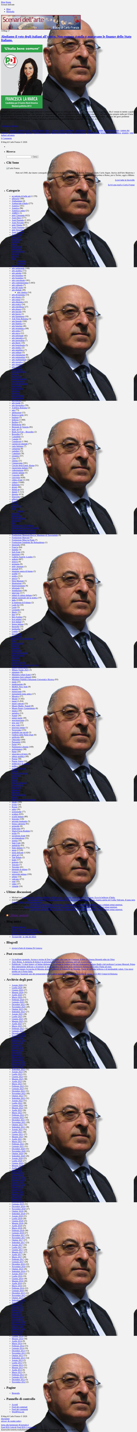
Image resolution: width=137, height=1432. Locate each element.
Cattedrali (16, 453)
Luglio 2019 (17, 1189)
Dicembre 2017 (18, 1235)
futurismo (16, 554)
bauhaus (15, 417)
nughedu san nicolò (20, 732)
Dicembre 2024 (18, 1033)
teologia (15, 862)
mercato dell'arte (19, 662)
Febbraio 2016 (18, 1288)
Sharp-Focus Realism (21, 831)
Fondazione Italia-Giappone (23, 533)
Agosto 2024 (17, 1043)
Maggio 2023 (17, 1079)
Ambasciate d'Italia (20, 203)
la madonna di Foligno (21, 602)
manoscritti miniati (19, 653)
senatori (125, 133)
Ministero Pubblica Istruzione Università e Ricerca (33, 679)
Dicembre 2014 (18, 1322)
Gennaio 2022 (18, 1117)
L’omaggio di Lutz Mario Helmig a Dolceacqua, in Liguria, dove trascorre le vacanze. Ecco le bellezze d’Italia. (68, 897)
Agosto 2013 (17, 1360)
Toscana (15, 864)
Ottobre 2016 (17, 1269)
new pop (15, 723)
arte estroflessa (18, 307)
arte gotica (16, 331)
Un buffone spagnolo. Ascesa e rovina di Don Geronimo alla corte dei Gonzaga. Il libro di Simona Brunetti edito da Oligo (63, 959)
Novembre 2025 (19, 1007)
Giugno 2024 (17, 1048)
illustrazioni (17, 583)
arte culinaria (17, 285)
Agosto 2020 (17, 1158)
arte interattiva (18, 338)
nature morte (17, 718)
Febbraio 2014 (18, 1346)
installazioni (17, 590)
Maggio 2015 (17, 1310)
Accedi (15, 1404)
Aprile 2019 (17, 1197)
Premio (15, 778)
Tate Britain (17, 857)
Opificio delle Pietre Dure (22, 735)
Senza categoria (18, 824)
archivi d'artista (18, 251)
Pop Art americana (19, 773)
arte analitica (17, 271)
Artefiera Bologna (19, 408)
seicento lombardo (19, 821)
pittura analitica (18, 756)
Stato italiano (80, 130)
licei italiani (16, 622)
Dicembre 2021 (18, 1120)
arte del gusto (17, 287)
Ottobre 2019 (17, 1182)
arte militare (17, 352)
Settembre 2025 (18, 1012)
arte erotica (16, 304)
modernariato (17, 684)
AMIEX (15, 213)
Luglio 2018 (17, 1218)
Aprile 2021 (17, 1139)
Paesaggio (16, 742)
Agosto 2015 (17, 1302)
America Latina (23, 130)
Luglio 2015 (17, 1305)
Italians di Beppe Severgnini (24, 934)
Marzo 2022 (17, 1113)
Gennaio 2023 (18, 1088)
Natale (14, 715)
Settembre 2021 (18, 1127)
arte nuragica (17, 362)
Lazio (14, 607)
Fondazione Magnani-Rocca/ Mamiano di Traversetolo (35, 535)
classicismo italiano (20, 468)
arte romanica (17, 388)
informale (16, 588)
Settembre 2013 (18, 1358)
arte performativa (19, 372)
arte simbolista (18, 396)
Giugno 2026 (17, 990)
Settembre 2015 (18, 1300)
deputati (29, 133)
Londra (15, 631)
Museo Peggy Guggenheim (23, 708)
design (14, 487)
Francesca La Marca (42, 133)
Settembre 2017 (18, 1242)
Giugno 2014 (17, 1336)
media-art (16, 660)
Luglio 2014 (17, 1334)
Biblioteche (16, 424)
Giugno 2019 (17, 1192)
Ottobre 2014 (17, 1327)
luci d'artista (17, 634)
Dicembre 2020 (18, 1149)
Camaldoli (16, 436)
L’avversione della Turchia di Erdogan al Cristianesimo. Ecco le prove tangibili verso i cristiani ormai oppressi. (76, 905)
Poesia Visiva (17, 761)
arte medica (16, 348)
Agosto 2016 (17, 1274)
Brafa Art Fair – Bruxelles (23, 432)
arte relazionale (18, 381)
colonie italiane (18, 473)
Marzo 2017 (17, 1257)
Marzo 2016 (17, 1286)
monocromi (16, 691)
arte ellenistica (18, 302)
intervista (15, 593)
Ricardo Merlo (93, 133)
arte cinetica (22, 292)
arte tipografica (18, 405)
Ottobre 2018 (17, 1211)
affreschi (15, 198)
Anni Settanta (17, 232)
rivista (14, 804)
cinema (15, 461)
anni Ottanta (17, 225)
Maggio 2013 (17, 1367)
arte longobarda (18, 345)
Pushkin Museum (19, 783)
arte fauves (16, 314)
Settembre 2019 (18, 1185)
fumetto (15, 549)
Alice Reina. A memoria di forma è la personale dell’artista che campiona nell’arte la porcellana (52, 962)
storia (89, 130)
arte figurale (17, 321)
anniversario (17, 239)
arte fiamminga (18, 316)
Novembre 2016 (19, 1266)
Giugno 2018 (17, 1221)
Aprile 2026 (17, 995)
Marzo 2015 (17, 1315)
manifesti (15, 648)
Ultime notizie (18, 915)
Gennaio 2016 (18, 1290)
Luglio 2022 (17, 1103)
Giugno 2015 (17, 1307)
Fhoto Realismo (18, 518)
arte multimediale (19, 360)
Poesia (14, 759)
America (12, 130)
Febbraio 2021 (18, 1144)
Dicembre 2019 (18, 1177)
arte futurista (17, 326)
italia (14, 600)
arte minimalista (18, 357)
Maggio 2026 (17, 992)
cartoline (15, 451)
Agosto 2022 (17, 1101)
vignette (15, 886)
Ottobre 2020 (17, 1153)
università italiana (19, 874)
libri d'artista (17, 617)
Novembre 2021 (19, 1122)
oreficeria (16, 737)
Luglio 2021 (17, 1132)
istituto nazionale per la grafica (24, 598)
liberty (14, 612)
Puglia (14, 780)
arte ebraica (16, 297)
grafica (15, 576)
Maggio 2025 (17, 1021)
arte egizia (16, 299)
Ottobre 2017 (17, 1240)
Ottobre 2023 (17, 1067)
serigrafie (16, 826)
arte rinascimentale (19, 384)
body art (15, 429)
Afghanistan (17, 201)
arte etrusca (16, 309)
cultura (47, 130)
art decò (15, 256)
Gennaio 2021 (18, 1146)
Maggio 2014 (17, 1339)
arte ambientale (18, 268)
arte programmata (19, 379)
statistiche (70, 130)
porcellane (16, 776)
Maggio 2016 (17, 1281)
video (14, 884)
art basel (15, 254)
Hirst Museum (18, 581)
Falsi (14, 509)
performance (17, 749)
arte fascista (17, 311)
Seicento (15, 819)
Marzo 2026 (17, 997)
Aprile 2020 (17, 1168)
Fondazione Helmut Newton (24, 530)
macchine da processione (22, 638)
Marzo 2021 (17, 1141)
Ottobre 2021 (17, 1125)
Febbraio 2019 (18, 1202)
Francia (15, 547)
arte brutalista (17, 278)
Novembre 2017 (19, 1238)
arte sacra (16, 393)
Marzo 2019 (17, 1199)
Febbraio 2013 (18, 1375)
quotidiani (16, 790)
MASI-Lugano (18, 655)
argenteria (21, 261)
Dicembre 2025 (18, 1004)
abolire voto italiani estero (108, 130)
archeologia (17, 247)
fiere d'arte (16, 521)
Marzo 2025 (17, 1026)
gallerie (15, 559)
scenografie (16, 812)
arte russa (16, 391)
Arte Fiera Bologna (20, 319)
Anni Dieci (16, 218)
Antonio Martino (19, 927)
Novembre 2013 (19, 1353)
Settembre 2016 (18, 1271)
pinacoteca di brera (20, 754)
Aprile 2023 (17, 1081)
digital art (16, 489)
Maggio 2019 (17, 1194)
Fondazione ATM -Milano (23, 525)
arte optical (16, 367)
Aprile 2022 (17, 1110)
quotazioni (16, 788)
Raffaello (16, 792)
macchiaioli (16, 636)
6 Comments (6, 138)
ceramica (15, 456)
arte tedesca (17, 400)
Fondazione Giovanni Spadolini (25, 528)
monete (15, 689)
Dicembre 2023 (18, 1062)
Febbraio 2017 (18, 1259)
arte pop (15, 374)
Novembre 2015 (19, 1295)
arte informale (17, 335)
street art (15, 855)
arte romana (17, 386)
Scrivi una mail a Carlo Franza (121, 185)
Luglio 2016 (17, 1276)
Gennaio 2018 (18, 1233)
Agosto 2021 (17, 1129)
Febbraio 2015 (18, 1317)
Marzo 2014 (17, 1343)
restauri (15, 797)
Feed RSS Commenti (26, 1427)
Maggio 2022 (17, 1108)
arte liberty (16, 343)
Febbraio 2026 (18, 1000)
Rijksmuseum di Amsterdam (24, 800)
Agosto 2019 (17, 1187)
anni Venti (16, 237)
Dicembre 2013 (18, 1351)
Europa (54, 130)
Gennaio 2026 (18, 1002)
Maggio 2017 (17, 1252)
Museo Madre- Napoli (21, 706)
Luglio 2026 (17, 988)
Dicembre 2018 (18, 1206)
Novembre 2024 (19, 1036)
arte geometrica (18, 328)
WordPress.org (18, 1412)
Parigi (14, 744)
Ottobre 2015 (17, 1298)
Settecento (16, 828)
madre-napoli (17, 643)
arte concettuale (18, 280)
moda (14, 682)
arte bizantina (17, 275)
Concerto (16, 475)
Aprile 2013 (17, 1370)
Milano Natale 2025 (20, 670)
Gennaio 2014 (18, 1348)
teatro (14, 860)
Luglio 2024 (17, 1045)
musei (14, 701)
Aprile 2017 (17, 1254)
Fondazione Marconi (20, 537)
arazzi (14, 244)
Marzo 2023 (17, 1084)
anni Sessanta (17, 230)
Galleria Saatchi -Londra (22, 557)
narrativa (15, 713)
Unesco (15, 872)
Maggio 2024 (17, 1050)
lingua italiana (18, 624)
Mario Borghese (58, 133)
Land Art (15, 605)
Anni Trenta (17, 235)
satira (14, 809)
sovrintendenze (18, 838)
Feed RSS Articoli (8, 1427)
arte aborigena (18, 266)
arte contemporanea (20, 283)
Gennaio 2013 (18, 1377)
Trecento (15, 867)
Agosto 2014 (17, 1331)
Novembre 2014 (19, 1324)
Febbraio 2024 (18, 1057)
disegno (15, 494)
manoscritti (16, 650)
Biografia (10, 11)
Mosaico (15, 696)
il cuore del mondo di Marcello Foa (26, 932)
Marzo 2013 (17, 1372)
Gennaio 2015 (18, 1319)
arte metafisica (18, 350)
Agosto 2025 (17, 1014)
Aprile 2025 (17, 1024)
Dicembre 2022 (18, 1091)
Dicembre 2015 (18, 1293)
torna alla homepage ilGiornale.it (15, 1425)
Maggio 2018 (17, 1223)
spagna (15, 840)
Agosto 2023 (17, 1072)
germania (16, 564)
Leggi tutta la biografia (125, 180)
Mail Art (15, 646)
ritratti (14, 802)
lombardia (16, 629)
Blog (8, 9)
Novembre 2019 (19, 1180)
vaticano (15, 879)
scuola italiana (18, 816)
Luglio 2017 (17, 1247)
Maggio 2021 (17, 1137)
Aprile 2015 (17, 1312)
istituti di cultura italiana (22, 595)
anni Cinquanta (18, 215)
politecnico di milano (20, 763)
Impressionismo (18, 586)
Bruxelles (16, 434)
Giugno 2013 (17, 1365)
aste (13, 410)
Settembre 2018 (18, 1214)
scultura (15, 814)
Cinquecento (17, 463)
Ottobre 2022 (17, 1096)
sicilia (14, 833)
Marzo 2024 (17, 1055)
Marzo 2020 (17, 1170)
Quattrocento (17, 785)
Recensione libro (19, 795)
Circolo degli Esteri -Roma (23, 465)
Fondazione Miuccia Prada (23, 540)
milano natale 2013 (20, 667)
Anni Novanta (18, 222)
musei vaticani (18, 703)
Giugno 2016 (17, 1278)
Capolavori (16, 441)
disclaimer (5, 1419)
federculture (17, 516)
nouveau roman (18, 727)
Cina (14, 458)
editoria (15, 499)
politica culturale (19, 768)
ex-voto (15, 504)
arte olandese (17, 364)
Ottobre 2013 (17, 1355)
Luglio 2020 (17, 1161)
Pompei (15, 771)
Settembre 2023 (18, 1069)
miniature (16, 672)
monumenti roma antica (22, 694)
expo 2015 (16, 506)
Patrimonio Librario (20, 747)
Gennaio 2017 (18, 1262)
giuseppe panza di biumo (22, 571)
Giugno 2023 (17, 1076)
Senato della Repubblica (110, 133)
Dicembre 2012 (18, 1379)
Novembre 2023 (19, 1064)
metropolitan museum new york (25, 665)
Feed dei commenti (20, 1409)
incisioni (20, 511)
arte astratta (16, 273)
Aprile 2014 (17, 1341)
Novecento (16, 730)
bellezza (15, 420)
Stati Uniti (16, 843)
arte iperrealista (18, 340)
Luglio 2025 (17, 1016)
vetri (14, 881)
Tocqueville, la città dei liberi (24, 937)
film (13, 523)
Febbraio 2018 (18, 1230)
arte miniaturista (18, 355)
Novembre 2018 (19, 1209)
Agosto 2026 (17, 985)
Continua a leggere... (10, 126)
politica (61, 130)
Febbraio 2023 (18, 1086)
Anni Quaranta (18, 227)
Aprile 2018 (17, 1226)
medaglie (15, 658)
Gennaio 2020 (18, 1175)
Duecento (16, 497)
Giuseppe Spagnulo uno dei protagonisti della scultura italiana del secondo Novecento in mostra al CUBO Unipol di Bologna (64, 974)
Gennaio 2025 (18, 1031)
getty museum (18, 566)
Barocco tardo (18, 415)
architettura (16, 249)
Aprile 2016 (17, 1283)
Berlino (15, 422)
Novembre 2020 (19, 1151)
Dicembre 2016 (18, 1264)
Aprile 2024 (17, 1052)
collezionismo (17, 470)
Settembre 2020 (18, 1156)
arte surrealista (18, 398)
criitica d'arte (17, 480)
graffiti (14, 574)
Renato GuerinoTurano (76, 133)
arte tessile (16, 403)
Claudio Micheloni (17, 133)
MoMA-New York (20, 687)
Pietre (14, 751)
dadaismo (16, 485)
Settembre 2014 (18, 1329)
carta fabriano (17, 446)
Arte (14, 259)
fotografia (16, 545)
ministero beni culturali (21, 677)
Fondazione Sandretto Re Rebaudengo (28, 542)
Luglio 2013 (17, 1363)
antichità (15, 242)
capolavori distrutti (19, 444)
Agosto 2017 (17, 1245)
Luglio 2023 (17, 1074)
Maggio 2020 (17, 1165)
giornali (15, 569)
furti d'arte (16, 552)
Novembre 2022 (19, 1093)
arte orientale (17, 369)
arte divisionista (18, 295)
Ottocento (16, 739)
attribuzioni (16, 412)
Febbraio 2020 (18, 1173)
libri (13, 614)
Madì (14, 641)
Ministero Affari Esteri (21, 675)
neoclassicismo (18, 720)
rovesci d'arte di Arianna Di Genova (27, 948)
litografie (15, 626)
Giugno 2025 (17, 1019)
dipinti (14, 492)
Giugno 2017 (17, 1250)
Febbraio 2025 (18, 1028)
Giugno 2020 (17, 1163)
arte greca (16, 333)
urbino (14, 876)
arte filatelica (17, 323)
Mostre (15, 699)
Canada (15, 439)
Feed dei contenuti (19, 1407)
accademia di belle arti (21, 196)
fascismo (15, 513)
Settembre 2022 (18, 1098)
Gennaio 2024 (18, 1060)
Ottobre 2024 (17, 1038)
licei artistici (17, 619)
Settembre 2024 (18, 1040)
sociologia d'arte (18, 836)
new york (16, 725)
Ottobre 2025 (17, 1009)
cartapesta (16, 448)
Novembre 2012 (19, 1382)
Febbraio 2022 (18, 1115)
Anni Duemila (37, 130)
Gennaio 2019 (18, 1204)
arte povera (16, 376)
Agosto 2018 (17, 1216)
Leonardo (16, 610)
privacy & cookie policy (11, 1421)
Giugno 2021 (17, 1134)
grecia (14, 578)
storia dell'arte (17, 852)
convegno (16, 477)
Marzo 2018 (17, 1228)
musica (15, 711)
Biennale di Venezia (20, 427)
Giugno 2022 (17, 1105)
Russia (14, 807)
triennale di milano (19, 869)
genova (15, 562)
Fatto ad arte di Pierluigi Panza (25, 929)
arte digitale (17, 290)
